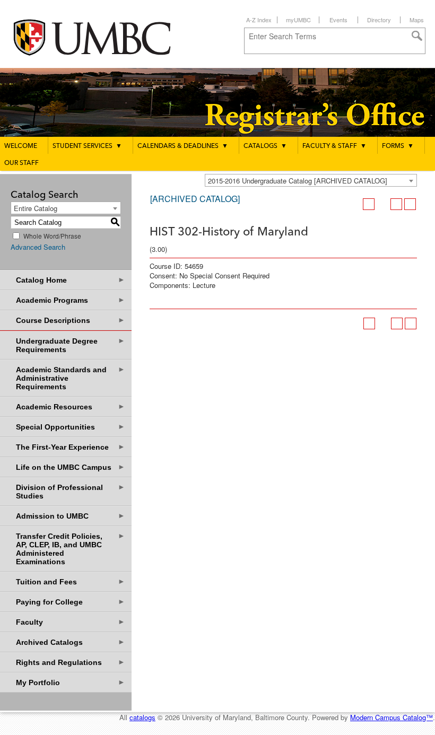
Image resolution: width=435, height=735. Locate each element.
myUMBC (298, 19)
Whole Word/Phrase (52, 235)
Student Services (87, 146)
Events (338, 19)
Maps (417, 19)
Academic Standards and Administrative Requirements (70, 378)
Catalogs (265, 146)
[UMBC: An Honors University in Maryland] (102, 37)
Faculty (70, 621)
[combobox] (311, 180)
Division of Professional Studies (70, 491)
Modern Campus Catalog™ (391, 717)
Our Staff (21, 163)
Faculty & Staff (334, 146)
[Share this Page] (382, 204)
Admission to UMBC (70, 515)
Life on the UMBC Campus (70, 466)
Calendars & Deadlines (182, 146)
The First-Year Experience (70, 446)
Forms (398, 146)
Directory (379, 19)
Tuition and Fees (70, 581)
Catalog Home (70, 279)
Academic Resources (70, 406)
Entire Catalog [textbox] (35, 208)
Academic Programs (70, 299)
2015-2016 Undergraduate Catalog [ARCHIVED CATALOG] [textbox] (297, 181)
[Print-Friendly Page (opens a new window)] (396, 204)
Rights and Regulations (70, 662)
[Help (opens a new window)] (410, 204)
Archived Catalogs (70, 641)
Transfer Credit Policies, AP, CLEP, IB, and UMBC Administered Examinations (70, 548)
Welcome (20, 146)
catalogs (142, 717)
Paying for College (70, 601)
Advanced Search (38, 247)
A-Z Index (259, 19)
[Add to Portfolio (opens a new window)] (369, 204)
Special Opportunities (70, 426)
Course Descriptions (70, 320)
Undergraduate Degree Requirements (70, 345)
